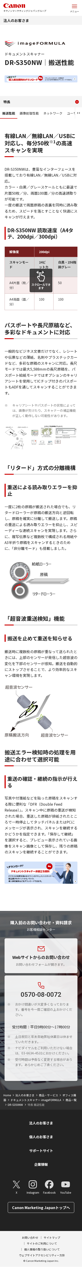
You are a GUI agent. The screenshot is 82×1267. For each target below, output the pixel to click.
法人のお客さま (16, 20)
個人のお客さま (41, 1136)
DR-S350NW (15, 1105)
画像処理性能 (29, 113)
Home (7, 1095)
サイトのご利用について (42, 1243)
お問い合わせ (30, 1237)
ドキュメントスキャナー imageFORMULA (35, 1100)
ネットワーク (52, 113)
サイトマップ (52, 1237)
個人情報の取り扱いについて (42, 1249)
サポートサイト (41, 1150)
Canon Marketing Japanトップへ (41, 1207)
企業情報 (41, 1164)
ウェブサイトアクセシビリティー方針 (42, 1255)
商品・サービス (48, 1095)
